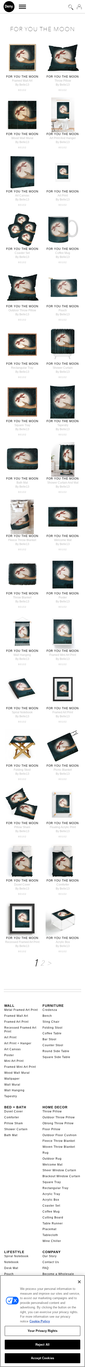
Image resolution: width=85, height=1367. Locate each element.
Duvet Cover (13, 1111)
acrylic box (63, 942)
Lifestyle (14, 1252)
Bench (47, 1015)
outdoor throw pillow (22, 310)
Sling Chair (51, 1021)
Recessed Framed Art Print (20, 1029)
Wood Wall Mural (17, 1072)
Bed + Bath (15, 1107)
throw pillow (63, 80)
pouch (63, 310)
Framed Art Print (16, 1021)
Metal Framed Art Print (21, 1010)
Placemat (49, 1229)
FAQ (45, 1268)
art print (63, 195)
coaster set (22, 253)
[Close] (79, 1282)
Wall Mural (12, 1084)
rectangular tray (22, 367)
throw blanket (22, 597)
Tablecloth (50, 1235)
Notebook (11, 1262)
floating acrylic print (63, 827)
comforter (62, 884)
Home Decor (55, 1107)
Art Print (10, 1037)
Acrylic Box (50, 1199)
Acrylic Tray (51, 1194)
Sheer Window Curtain (59, 1170)
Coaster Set (51, 1205)
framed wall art (22, 80)
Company (51, 1252)
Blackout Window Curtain (61, 1176)
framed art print (62, 712)
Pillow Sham (13, 1123)
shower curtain (63, 367)
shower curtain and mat (62, 482)
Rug (45, 1152)
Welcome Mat (52, 1164)
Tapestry (10, 1096)
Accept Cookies (42, 1358)
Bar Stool (49, 1039)
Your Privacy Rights (42, 1331)
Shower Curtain (16, 1129)
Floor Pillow (51, 1129)
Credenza (49, 1010)
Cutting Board (52, 1217)
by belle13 (22, 84)
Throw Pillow (52, 1111)
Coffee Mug (51, 1211)
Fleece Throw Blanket (58, 1141)
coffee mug (62, 253)
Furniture (53, 1006)
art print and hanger (63, 138)
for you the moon (22, 76)
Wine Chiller (51, 1241)
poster (63, 597)
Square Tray (51, 1182)
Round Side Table (55, 1051)
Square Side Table (56, 1057)
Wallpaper (12, 1078)
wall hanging (22, 655)
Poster (9, 1055)
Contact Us (50, 1262)
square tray (22, 425)
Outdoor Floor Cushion (59, 1135)
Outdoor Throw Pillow (58, 1117)
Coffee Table (52, 1033)
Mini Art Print (14, 1061)
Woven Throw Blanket (58, 1146)
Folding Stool (52, 1027)
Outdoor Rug (52, 1158)
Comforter (11, 1117)
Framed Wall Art (16, 1015)
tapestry (62, 425)
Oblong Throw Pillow (58, 1123)
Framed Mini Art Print (20, 1066)
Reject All (42, 1344)
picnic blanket (63, 769)
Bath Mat (10, 1135)
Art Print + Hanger (17, 1043)
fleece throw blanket (22, 540)
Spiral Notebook (16, 1256)
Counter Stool (52, 1045)
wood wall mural (22, 138)
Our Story (49, 1256)
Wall (9, 1006)
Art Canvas (12, 1049)
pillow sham (22, 827)
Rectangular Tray (55, 1188)
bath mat (22, 482)
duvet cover (22, 884)
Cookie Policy (40, 1321)
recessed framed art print (22, 942)
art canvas (22, 195)
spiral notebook (22, 712)
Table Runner (52, 1223)
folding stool (22, 769)
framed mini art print (62, 655)
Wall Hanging (14, 1090)
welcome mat (63, 540)
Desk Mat (11, 1268)
